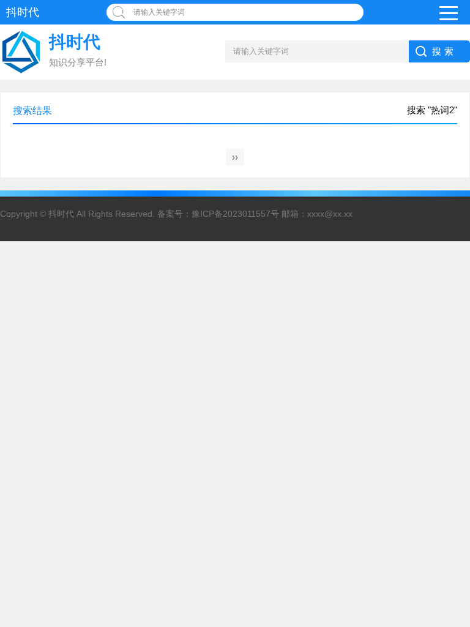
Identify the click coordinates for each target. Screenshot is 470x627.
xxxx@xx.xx (329, 214)
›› (235, 157)
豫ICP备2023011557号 (235, 214)
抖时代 (61, 214)
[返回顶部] (457, 552)
